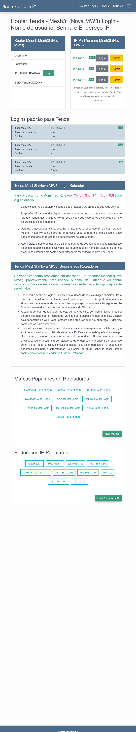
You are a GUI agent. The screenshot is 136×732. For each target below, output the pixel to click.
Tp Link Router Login (68, 408)
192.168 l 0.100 (98, 463)
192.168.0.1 (80, 58)
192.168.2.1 (80, 69)
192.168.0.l (79, 481)
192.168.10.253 (64, 472)
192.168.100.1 (58, 481)
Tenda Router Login (37, 408)
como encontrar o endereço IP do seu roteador (55, 353)
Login (48, 73)
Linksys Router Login (97, 399)
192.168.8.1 (55, 463)
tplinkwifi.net (75, 463)
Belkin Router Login (68, 417)
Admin (116, 58)
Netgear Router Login (38, 399)
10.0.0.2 (107, 472)
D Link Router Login (99, 390)
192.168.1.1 (80, 80)
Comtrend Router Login (38, 390)
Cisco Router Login (69, 390)
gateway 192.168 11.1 (36, 472)
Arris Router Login (67, 399)
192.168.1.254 (88, 472)
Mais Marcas (112, 434)
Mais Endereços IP (108, 498)
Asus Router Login (98, 408)
